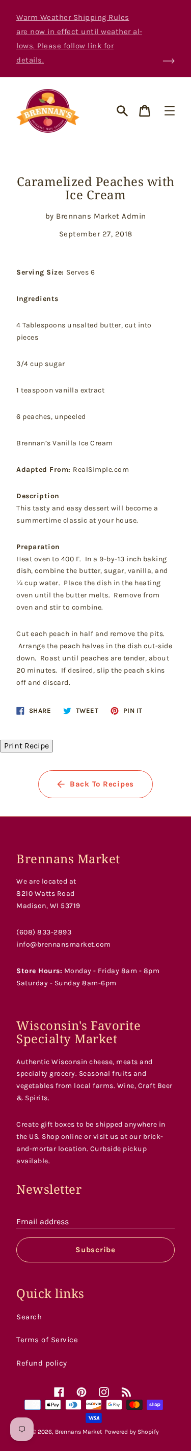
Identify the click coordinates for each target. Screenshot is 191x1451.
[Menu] (169, 111)
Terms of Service (47, 1339)
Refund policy (41, 1363)
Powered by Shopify (131, 1431)
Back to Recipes (102, 784)
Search (29, 1316)
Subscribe (95, 1249)
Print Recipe (26, 745)
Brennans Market (78, 1431)
